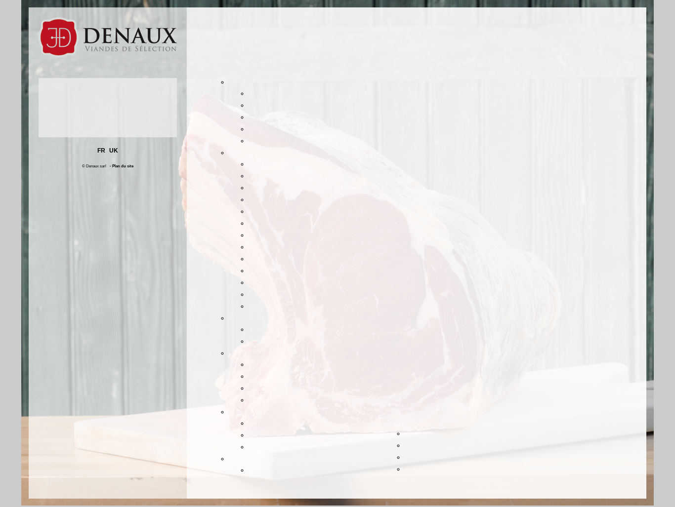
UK (113, 150)
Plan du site (122, 166)
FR (101, 150)
